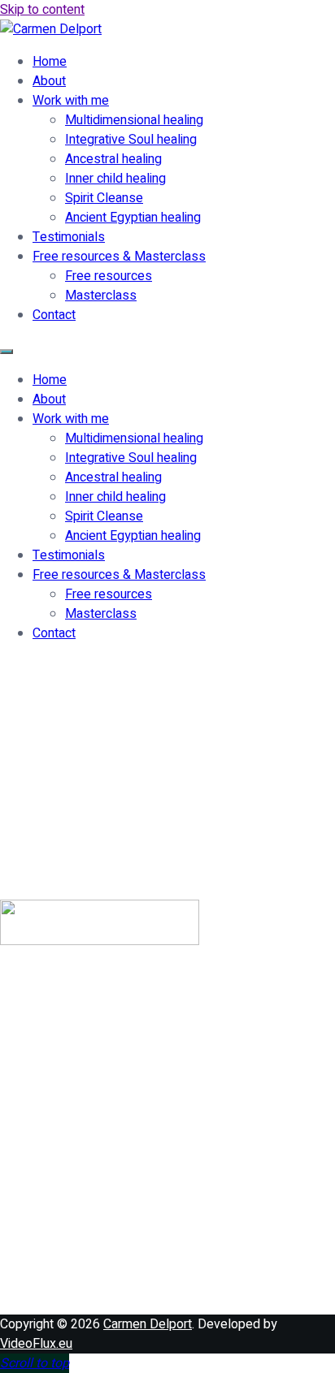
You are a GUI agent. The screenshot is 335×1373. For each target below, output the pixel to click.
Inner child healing (115, 178)
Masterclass (101, 295)
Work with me (71, 100)
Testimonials (69, 237)
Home (50, 61)
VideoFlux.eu (36, 1344)
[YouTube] (53, 1269)
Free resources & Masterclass (119, 256)
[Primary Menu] (6, 351)
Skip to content (42, 9)
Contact (54, 315)
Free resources (108, 276)
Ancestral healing (113, 159)
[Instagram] (53, 1203)
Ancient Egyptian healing (133, 217)
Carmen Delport (147, 1324)
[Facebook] (53, 1137)
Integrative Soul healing (131, 139)
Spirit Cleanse (104, 198)
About (49, 81)
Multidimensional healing (134, 120)
